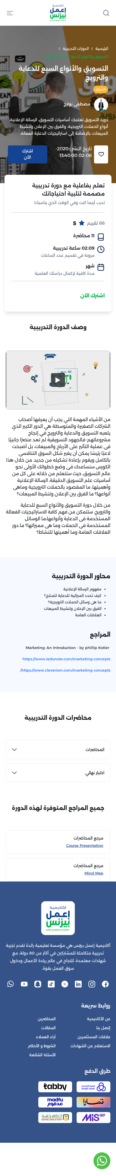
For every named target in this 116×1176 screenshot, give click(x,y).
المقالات (48, 1028)
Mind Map (93, 873)
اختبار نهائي (94, 772)
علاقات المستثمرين (93, 1037)
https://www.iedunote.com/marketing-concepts (66, 659)
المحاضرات (95, 749)
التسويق (100, 89)
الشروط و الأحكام (42, 1046)
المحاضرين (47, 1019)
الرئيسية (101, 48)
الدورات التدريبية (76, 48)
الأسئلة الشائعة (42, 1055)
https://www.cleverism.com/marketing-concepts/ (65, 670)
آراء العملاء (46, 1037)
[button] (10, 12)
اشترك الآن (92, 295)
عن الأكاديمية (98, 1019)
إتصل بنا (103, 1028)
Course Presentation (84, 845)
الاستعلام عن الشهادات (90, 1046)
